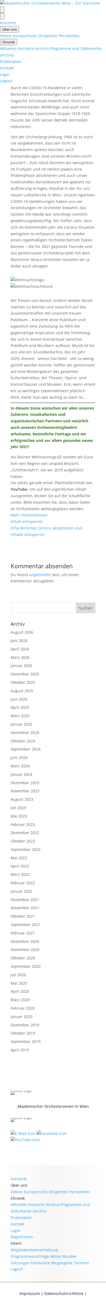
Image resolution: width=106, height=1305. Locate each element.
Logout (6, 80)
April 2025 (20, 707)
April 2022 (20, 866)
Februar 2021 (23, 933)
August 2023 (22, 799)
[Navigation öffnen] (2, 10)
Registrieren (22, 1236)
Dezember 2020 (25, 941)
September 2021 (25, 924)
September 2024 (25, 749)
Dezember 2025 (25, 674)
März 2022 (20, 874)
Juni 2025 (19, 699)
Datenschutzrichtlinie (63, 1293)
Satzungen (20, 1262)
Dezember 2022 (25, 832)
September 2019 (25, 1041)
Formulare (40, 1262)
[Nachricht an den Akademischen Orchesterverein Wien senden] (23, 1133)
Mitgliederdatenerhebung (34, 1249)
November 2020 (25, 949)
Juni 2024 (19, 757)
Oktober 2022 (23, 841)
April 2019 (20, 1049)
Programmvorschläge (30, 1256)
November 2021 (25, 907)
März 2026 (20, 657)
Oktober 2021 (23, 916)
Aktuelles (8, 48)
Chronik (8, 42)
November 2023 (25, 790)
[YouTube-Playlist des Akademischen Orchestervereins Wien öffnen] (25, 1139)
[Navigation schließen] (2, 16)
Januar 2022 (21, 891)
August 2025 (22, 690)
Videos (6, 35)
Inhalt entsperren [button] (27, 521)
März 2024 (20, 765)
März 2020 (20, 999)
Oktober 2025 (23, 682)
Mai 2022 (19, 857)
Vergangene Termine (70, 1262)
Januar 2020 (21, 1016)
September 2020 (25, 966)
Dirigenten (48, 35)
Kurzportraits (25, 35)
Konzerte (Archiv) (33, 48)
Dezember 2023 (25, 782)
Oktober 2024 (23, 741)
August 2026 (22, 632)
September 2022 (25, 849)
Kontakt (7, 68)
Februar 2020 (23, 1008)
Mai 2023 (19, 816)
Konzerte (8, 22)
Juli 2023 (18, 807)
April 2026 (20, 649)
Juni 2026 (19, 640)
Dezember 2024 (25, 732)
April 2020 (20, 991)
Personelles (69, 35)
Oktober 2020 (23, 958)
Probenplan (10, 61)
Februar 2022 (23, 882)
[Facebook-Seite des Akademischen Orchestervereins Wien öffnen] (51, 1133)
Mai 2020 (19, 983)
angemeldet (40, 574)
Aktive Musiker (63, 1256)
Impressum (29, 1293)
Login (5, 74)
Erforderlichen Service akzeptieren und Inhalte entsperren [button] (46, 531)
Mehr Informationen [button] (29, 515)
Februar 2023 (23, 824)
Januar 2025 (21, 724)
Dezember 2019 (25, 1025)
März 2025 (20, 715)
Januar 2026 (21, 665)
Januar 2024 (21, 774)
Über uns (9, 29)
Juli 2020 (18, 974)
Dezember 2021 (25, 899)
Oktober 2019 (23, 1033)
